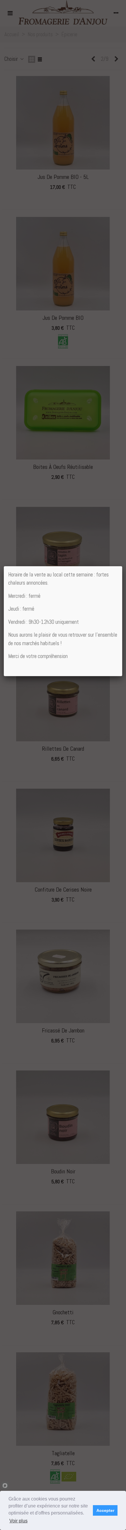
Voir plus (18, 1520)
